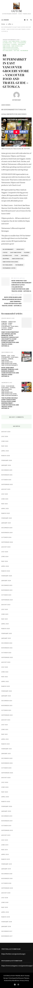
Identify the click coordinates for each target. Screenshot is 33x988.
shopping (6, 258)
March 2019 (5, 859)
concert (4, 323)
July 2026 (4, 436)
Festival (4, 325)
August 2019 (5, 835)
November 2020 (7, 763)
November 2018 (6, 878)
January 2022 (6, 696)
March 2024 (5, 571)
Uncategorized (6, 329)
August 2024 (5, 547)
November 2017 (6, 936)
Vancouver (6, 46)
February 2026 (6, 460)
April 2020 (5, 797)
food (14, 42)
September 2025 (7, 484)
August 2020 (6, 777)
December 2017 (6, 931)
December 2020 (6, 758)
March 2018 (5, 917)
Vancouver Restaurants (11, 49)
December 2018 (6, 873)
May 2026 (4, 446)
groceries (21, 44)
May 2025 (4, 504)
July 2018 (4, 897)
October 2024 (6, 537)
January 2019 (6, 869)
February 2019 (6, 864)
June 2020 (5, 787)
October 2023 (6, 595)
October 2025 (6, 479)
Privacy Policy (24, 980)
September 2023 (7, 600)
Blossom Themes (23, 978)
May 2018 (4, 907)
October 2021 (6, 710)
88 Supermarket (8, 249)
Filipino (23, 41)
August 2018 (5, 893)
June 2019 (4, 845)
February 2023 (6, 633)
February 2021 (6, 749)
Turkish (10, 358)
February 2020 (6, 806)
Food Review (22, 42)
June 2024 (4, 556)
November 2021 (6, 705)
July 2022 (4, 667)
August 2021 (5, 720)
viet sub (16, 50)
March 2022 (5, 686)
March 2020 (5, 801)
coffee (5, 41)
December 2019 (6, 816)
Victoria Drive (7, 50)
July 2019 (4, 840)
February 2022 (6, 691)
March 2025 (5, 513)
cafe (8, 355)
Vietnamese (24, 50)
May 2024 (4, 561)
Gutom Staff (16, 100)
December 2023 (6, 585)
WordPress (15, 980)
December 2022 (6, 643)
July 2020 (4, 782)
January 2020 (6, 811)
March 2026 (5, 455)
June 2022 (4, 672)
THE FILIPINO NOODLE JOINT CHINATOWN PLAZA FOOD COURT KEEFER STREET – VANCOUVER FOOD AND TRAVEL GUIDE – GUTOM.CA (10, 403)
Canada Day (12, 321)
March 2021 (5, 744)
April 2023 (5, 624)
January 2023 (6, 638)
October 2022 (6, 652)
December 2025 (6, 470)
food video (6, 44)
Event (10, 323)
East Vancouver (14, 41)
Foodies (14, 44)
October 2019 (6, 825)
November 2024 (7, 532)
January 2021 (6, 753)
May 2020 (4, 792)
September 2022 (7, 657)
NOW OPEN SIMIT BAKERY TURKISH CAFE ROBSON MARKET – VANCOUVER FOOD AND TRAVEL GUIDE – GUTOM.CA (10, 372)
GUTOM (16, 11)
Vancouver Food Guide (10, 47)
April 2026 (5, 451)
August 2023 (5, 604)
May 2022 (4, 676)
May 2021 (4, 734)
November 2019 (6, 821)
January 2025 (6, 523)
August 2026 (5, 431)
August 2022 (5, 662)
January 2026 (6, 465)
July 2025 (4, 494)
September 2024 (7, 542)
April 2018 (5, 912)
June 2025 (4, 499)
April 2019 (5, 854)
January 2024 (6, 580)
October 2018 (6, 883)
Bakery (3, 355)
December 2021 (6, 700)
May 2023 (4, 619)
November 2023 (6, 590)
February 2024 (6, 576)
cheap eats (20, 249)
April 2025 (5, 508)
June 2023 (4, 614)
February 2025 (6, 518)
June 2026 (4, 441)
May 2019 (4, 849)
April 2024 (5, 566)
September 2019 (7, 830)
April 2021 (5, 739)
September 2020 (7, 773)
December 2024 (6, 527)
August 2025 (5, 489)
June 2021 (4, 729)
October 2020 (6, 768)
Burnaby (4, 321)
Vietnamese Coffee (9, 268)
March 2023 (5, 628)
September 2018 (7, 888)
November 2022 (6, 648)
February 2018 (6, 921)
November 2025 (6, 475)
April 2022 (5, 681)
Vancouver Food (16, 46)
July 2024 (4, 552)
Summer (10, 328)
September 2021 (7, 715)
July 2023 (4, 609)
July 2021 (4, 724)
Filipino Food (7, 42)
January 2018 (6, 926)
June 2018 (4, 902)
